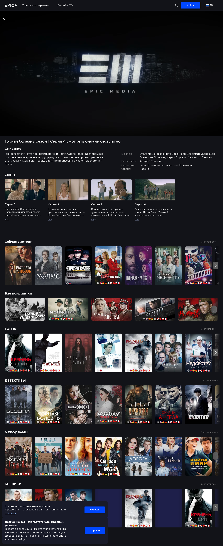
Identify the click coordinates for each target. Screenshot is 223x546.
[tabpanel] (111, 202)
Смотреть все (208, 241)
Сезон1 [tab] (10, 174)
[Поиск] (176, 5)
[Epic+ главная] (11, 5)
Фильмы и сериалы (35, 5)
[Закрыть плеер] (4, 19)
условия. (10, 513)
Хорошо (95, 509)
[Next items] (215, 265)
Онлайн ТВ (65, 5)
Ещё (7, 219)
